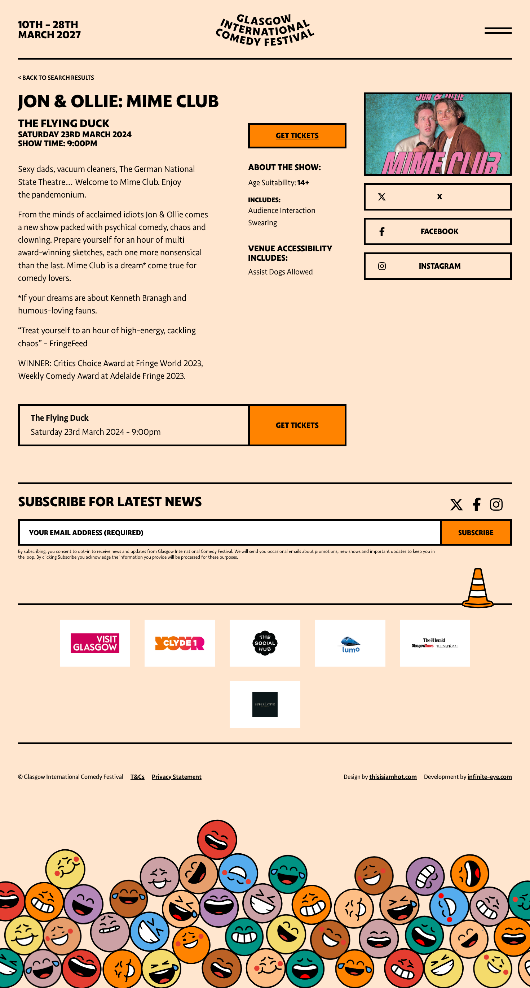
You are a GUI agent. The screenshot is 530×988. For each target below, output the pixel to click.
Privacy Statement (177, 777)
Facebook (440, 231)
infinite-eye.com (490, 777)
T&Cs (138, 777)
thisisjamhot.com (393, 777)
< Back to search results (56, 78)
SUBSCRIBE (476, 532)
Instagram (440, 266)
